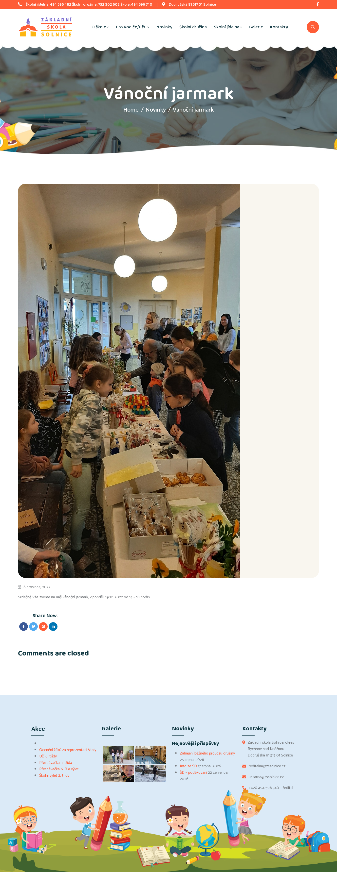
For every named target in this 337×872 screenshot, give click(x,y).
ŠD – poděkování (193, 772)
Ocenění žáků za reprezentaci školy (67, 750)
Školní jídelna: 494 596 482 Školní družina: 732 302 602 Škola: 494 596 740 (89, 4)
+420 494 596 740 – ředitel (271, 788)
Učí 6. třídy (48, 756)
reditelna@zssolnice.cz (267, 766)
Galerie (256, 27)
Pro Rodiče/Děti (131, 27)
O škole (99, 27)
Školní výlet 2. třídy (54, 775)
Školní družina (193, 27)
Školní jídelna (226, 27)
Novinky (164, 27)
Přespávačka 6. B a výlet (59, 769)
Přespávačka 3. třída (55, 762)
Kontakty (279, 27)
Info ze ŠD (188, 766)
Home (131, 110)
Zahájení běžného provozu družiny (207, 753)
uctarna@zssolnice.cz (266, 777)
